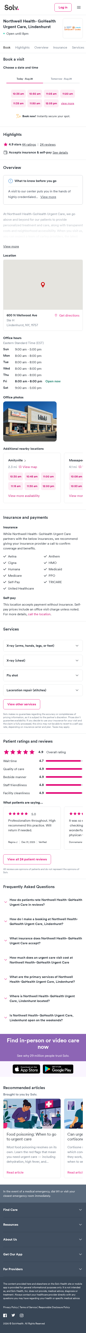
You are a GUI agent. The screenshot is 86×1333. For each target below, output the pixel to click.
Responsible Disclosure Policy (54, 1307)
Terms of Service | (29, 1307)
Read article (15, 1172)
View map (30, 467)
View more (48, 197)
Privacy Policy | (11, 1307)
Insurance (60, 47)
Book (6, 47)
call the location (39, 614)
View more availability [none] (24, 496)
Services (78, 47)
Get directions (69, 315)
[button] (30, 421)
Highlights (22, 47)
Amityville (15, 460)
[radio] (18, 94)
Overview (41, 47)
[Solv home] (11, 7)
